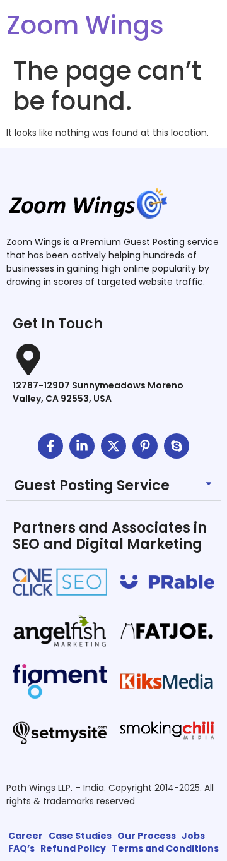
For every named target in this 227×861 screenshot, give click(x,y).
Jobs (193, 835)
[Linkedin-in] (82, 446)
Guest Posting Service (92, 485)
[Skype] (176, 446)
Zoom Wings (85, 25)
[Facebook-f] (50, 446)
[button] (113, 486)
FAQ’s (21, 848)
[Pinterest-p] (145, 446)
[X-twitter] (113, 446)
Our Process (146, 835)
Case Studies (80, 835)
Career (25, 835)
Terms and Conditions (165, 848)
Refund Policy (73, 848)
